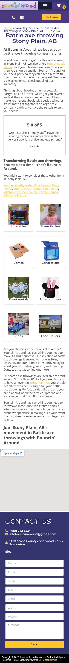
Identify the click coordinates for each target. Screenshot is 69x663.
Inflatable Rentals (15, 195)
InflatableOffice (49, 660)
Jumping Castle (13, 185)
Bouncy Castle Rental (27, 189)
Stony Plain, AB (39, 383)
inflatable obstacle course (21, 192)
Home (8, 28)
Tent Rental (50, 189)
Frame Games (48, 192)
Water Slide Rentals (38, 185)
